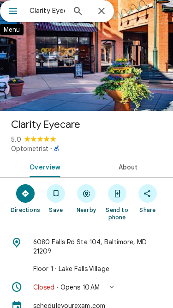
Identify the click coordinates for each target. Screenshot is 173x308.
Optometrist (29, 149)
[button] (86, 287)
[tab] (43, 166)
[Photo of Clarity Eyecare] (86, 55)
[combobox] (47, 10)
